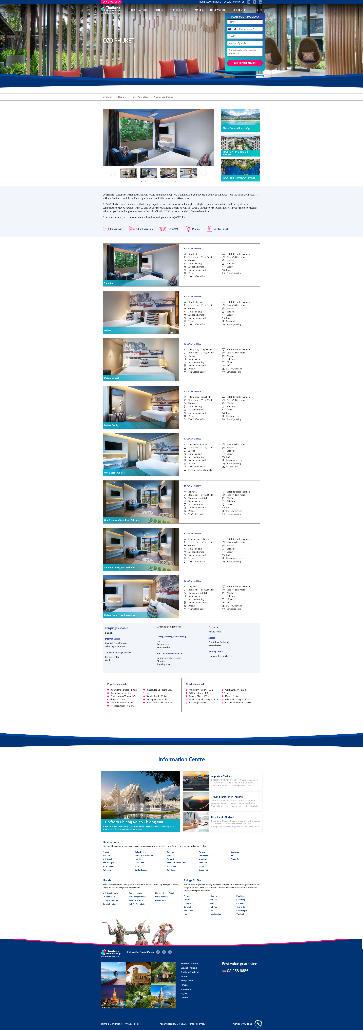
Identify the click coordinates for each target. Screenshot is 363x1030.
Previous (113, 173)
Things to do (187, 980)
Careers (227, 2)
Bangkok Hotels (109, 904)
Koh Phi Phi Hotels (136, 904)
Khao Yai (239, 903)
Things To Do (178, 10)
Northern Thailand (189, 963)
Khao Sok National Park (144, 855)
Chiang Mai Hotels (110, 900)
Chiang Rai (235, 859)
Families (184, 984)
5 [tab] (158, 181)
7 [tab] (166, 181)
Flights (184, 993)
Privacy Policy (131, 1023)
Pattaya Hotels (135, 893)
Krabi (137, 866)
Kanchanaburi (204, 855)
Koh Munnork (204, 866)
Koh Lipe (170, 852)
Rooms (122, 97)
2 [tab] (145, 181)
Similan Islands (141, 870)
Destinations (139, 10)
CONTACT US (238, 2)
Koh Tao (106, 855)
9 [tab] (175, 181)
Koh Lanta (107, 870)
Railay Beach (140, 852)
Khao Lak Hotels (136, 900)
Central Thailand (189, 967)
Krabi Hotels (160, 900)
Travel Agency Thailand (210, 2)
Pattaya (202, 852)
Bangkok (170, 859)
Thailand (240, 914)
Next (204, 173)
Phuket (106, 852)
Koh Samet (171, 866)
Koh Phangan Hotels (137, 897)
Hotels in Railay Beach (164, 893)
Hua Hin (138, 859)
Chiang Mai (203, 870)
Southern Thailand (190, 972)
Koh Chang (171, 870)
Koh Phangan (108, 863)
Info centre (186, 989)
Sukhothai (235, 852)
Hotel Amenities (139, 97)
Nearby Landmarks (163, 97)
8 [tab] (171, 181)
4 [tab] (154, 181)
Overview (107, 97)
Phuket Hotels (109, 897)
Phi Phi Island (108, 866)
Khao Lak (170, 855)
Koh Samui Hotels (110, 893)
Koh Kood (203, 863)
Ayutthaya (203, 859)
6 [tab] (162, 181)
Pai (232, 855)
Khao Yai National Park (176, 863)
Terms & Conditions (111, 1023)
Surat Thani (139, 863)
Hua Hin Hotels (161, 897)
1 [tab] (141, 181)
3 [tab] (149, 181)
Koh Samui (107, 859)
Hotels (158, 10)
